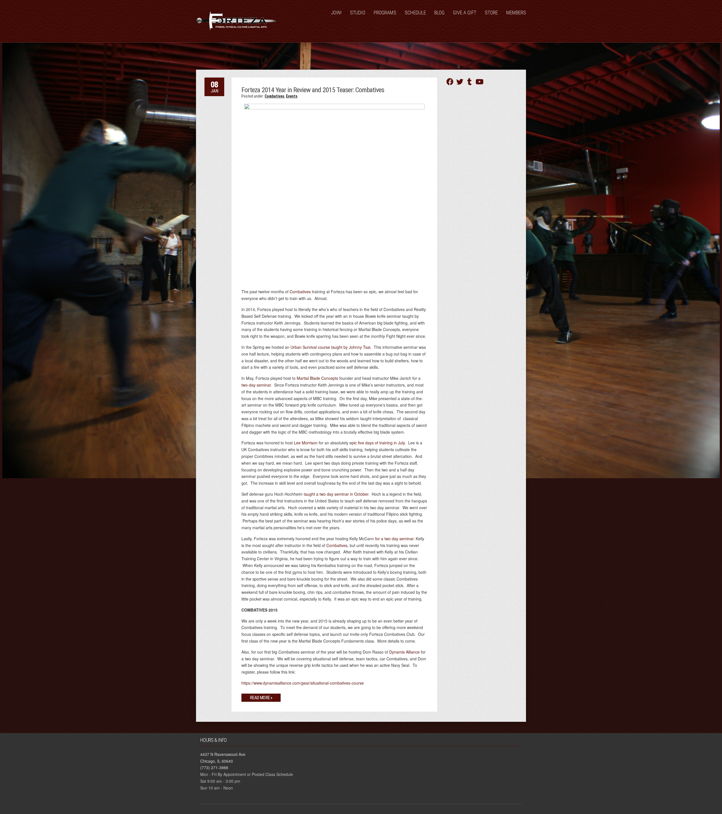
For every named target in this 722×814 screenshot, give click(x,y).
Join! (336, 13)
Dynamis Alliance (404, 652)
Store (491, 13)
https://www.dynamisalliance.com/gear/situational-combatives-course (302, 683)
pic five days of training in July (378, 442)
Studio (357, 13)
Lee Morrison (306, 442)
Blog (439, 13)
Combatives (274, 96)
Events (292, 96)
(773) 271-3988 (214, 767)
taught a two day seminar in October (336, 494)
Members (516, 13)
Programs (385, 13)
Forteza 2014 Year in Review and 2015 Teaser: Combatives (312, 90)
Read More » (261, 697)
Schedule (415, 13)
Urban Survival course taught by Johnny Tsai (330, 347)
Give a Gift (464, 13)
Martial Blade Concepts (317, 378)
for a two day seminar (394, 538)
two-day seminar (256, 385)
